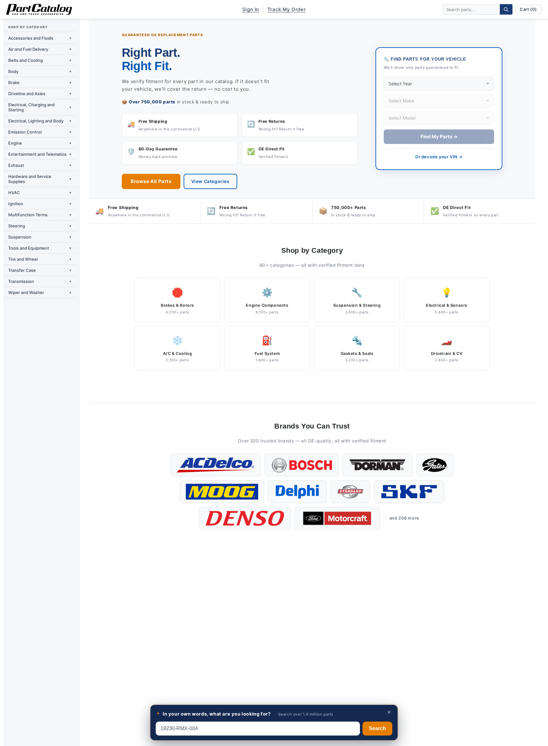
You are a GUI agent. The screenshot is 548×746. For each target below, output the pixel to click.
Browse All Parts (151, 181)
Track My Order (286, 9)
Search (377, 728)
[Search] (506, 9)
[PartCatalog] (39, 9)
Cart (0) (528, 9)
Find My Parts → (439, 137)
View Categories (210, 181)
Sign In (250, 9)
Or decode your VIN (439, 156)
